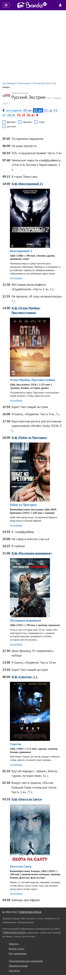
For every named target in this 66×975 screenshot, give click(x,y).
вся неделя (14, 110)
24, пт (11, 115)
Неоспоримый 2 (21, 251)
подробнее (16, 278)
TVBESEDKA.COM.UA (29, 912)
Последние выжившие (25, 620)
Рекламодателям (18, 965)
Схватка (15, 744)
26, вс (31, 115)
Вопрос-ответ (17, 948)
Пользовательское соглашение (26, 961)
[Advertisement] (33, 46)
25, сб (21, 115)
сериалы (27, 121)
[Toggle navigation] (6, 5)
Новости (13, 943)
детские (11, 126)
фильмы (11, 121)
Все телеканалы (17, 953)
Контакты (14, 970)
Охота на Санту (20, 866)
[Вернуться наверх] (60, 965)
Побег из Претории (23, 505)
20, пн (27, 110)
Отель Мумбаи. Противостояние (32, 380)
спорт (42, 121)
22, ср (48, 110)
